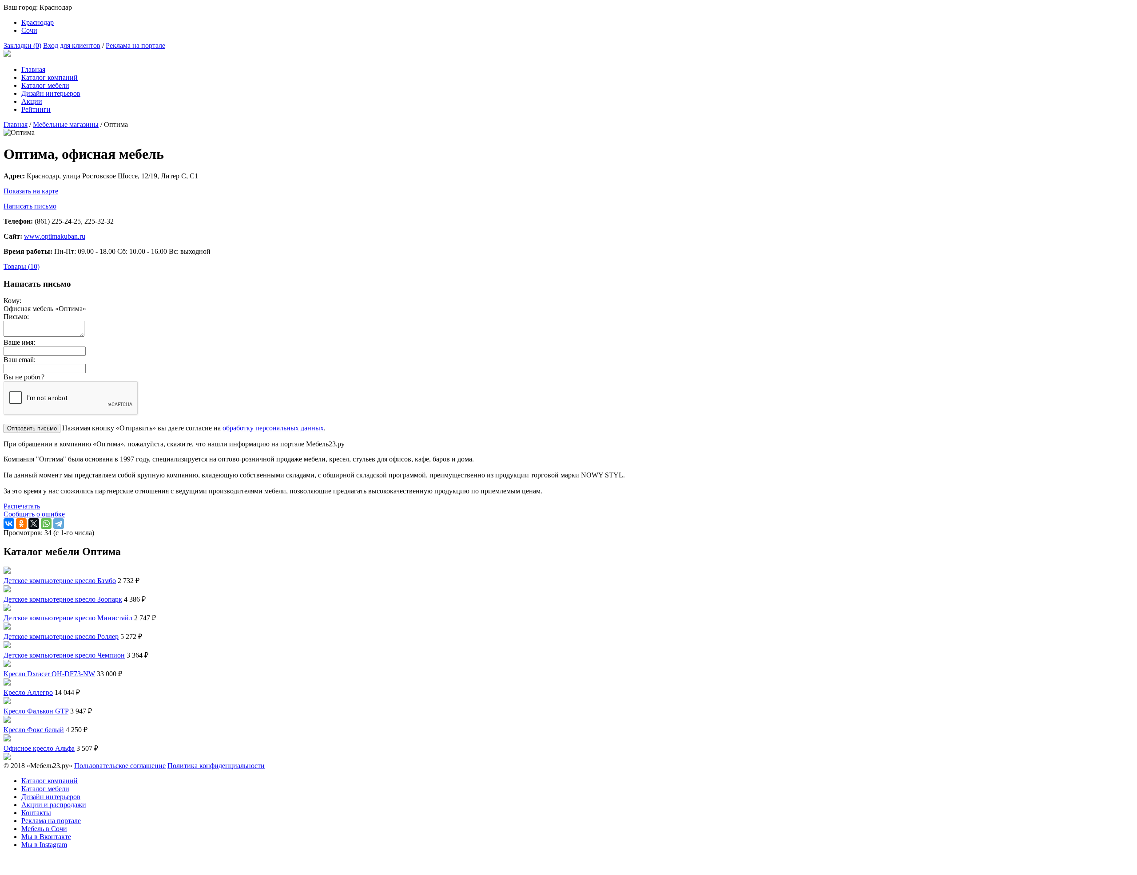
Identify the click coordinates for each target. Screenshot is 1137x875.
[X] (33, 523)
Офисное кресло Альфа (39, 748)
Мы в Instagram (44, 844)
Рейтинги (36, 109)
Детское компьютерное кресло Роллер (61, 636)
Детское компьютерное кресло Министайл (68, 618)
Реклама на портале (135, 45)
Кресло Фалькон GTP (36, 711)
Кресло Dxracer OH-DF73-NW (49, 674)
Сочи (29, 30)
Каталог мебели (45, 85)
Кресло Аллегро (28, 692)
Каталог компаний (49, 77)
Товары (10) (22, 266)
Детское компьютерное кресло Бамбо (60, 580)
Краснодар (37, 22)
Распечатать (22, 506)
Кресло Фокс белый (34, 729)
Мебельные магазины (66, 124)
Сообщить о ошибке (34, 514)
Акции (31, 101)
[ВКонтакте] (9, 523)
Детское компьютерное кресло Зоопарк (63, 599)
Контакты (36, 812)
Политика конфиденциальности (216, 765)
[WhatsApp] (46, 523)
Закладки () (22, 45)
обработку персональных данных (273, 428)
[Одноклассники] (21, 523)
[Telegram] (58, 523)
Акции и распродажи (53, 804)
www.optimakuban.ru (54, 236)
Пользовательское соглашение (120, 765)
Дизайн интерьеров (50, 93)
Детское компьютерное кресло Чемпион (64, 655)
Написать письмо (30, 206)
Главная (33, 69)
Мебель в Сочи (44, 828)
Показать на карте (31, 191)
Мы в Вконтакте (46, 836)
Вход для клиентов (71, 45)
